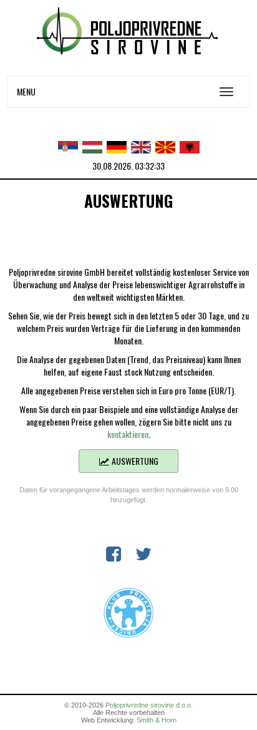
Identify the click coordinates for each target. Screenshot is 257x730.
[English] (141, 145)
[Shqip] (190, 145)
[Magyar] (92, 145)
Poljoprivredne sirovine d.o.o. (149, 705)
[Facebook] (113, 556)
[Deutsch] (117, 145)
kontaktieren (127, 433)
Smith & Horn (157, 720)
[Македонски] (165, 145)
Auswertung (134, 460)
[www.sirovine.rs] (128, 29)
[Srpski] (68, 145)
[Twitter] (143, 556)
